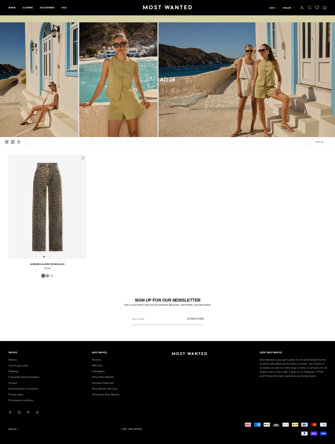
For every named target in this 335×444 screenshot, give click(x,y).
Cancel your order (18, 365)
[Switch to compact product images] (18, 142)
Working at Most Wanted (105, 394)
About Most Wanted (103, 377)
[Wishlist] (317, 7)
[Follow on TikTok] (37, 412)
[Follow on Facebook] (10, 412)
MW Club (97, 365)
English (287, 8)
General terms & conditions (23, 388)
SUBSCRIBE (195, 318)
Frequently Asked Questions (23, 377)
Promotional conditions (21, 400)
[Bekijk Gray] (47, 275)
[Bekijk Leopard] (43, 275)
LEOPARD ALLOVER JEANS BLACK (47, 264)
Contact (12, 383)
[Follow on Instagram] (19, 412)
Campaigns (98, 371)
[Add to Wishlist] (83, 158)
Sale (64, 7)
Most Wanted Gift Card (104, 388)
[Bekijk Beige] (51, 275)
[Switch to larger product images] (6, 142)
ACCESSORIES (47, 7)
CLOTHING (28, 7)
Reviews (96, 359)
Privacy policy (15, 394)
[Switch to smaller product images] (12, 142)
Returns (12, 359)
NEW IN (12, 7)
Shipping (13, 371)
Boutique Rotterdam (103, 383)
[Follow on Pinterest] (28, 412)
